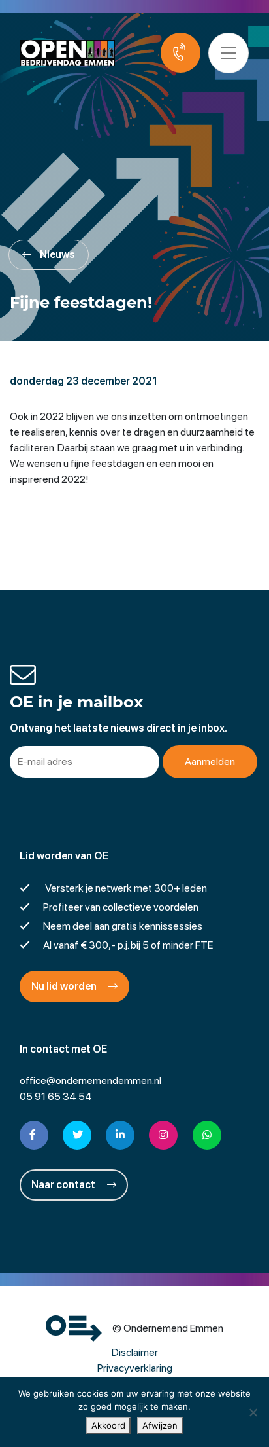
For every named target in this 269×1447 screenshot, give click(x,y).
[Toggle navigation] (228, 53)
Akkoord (108, 1425)
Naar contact (64, 1184)
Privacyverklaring (134, 1368)
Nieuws (56, 254)
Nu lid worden (65, 986)
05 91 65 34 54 (56, 1096)
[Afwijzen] (252, 1412)
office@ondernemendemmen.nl (90, 1080)
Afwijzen (160, 1425)
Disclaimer (135, 1352)
